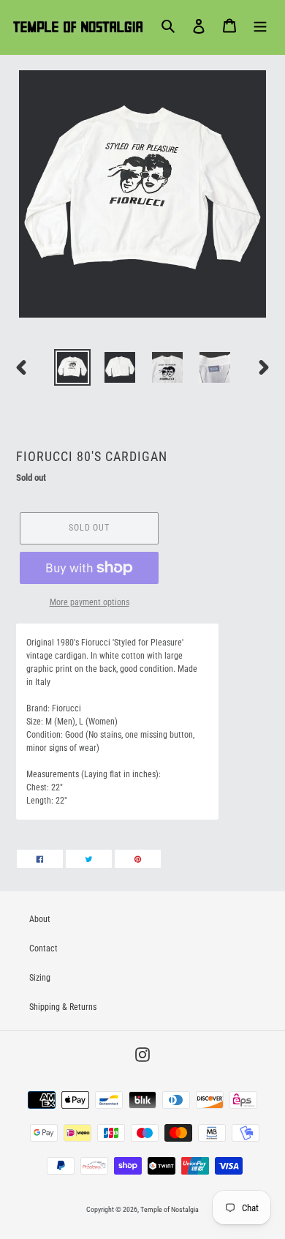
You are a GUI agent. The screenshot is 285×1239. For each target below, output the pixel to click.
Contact (43, 948)
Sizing (39, 978)
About (39, 919)
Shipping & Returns (62, 1007)
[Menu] (260, 25)
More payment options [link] (89, 602)
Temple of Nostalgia (169, 1209)
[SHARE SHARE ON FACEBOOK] (40, 859)
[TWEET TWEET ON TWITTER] (89, 859)
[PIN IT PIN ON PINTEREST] (138, 859)
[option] (72, 367)
